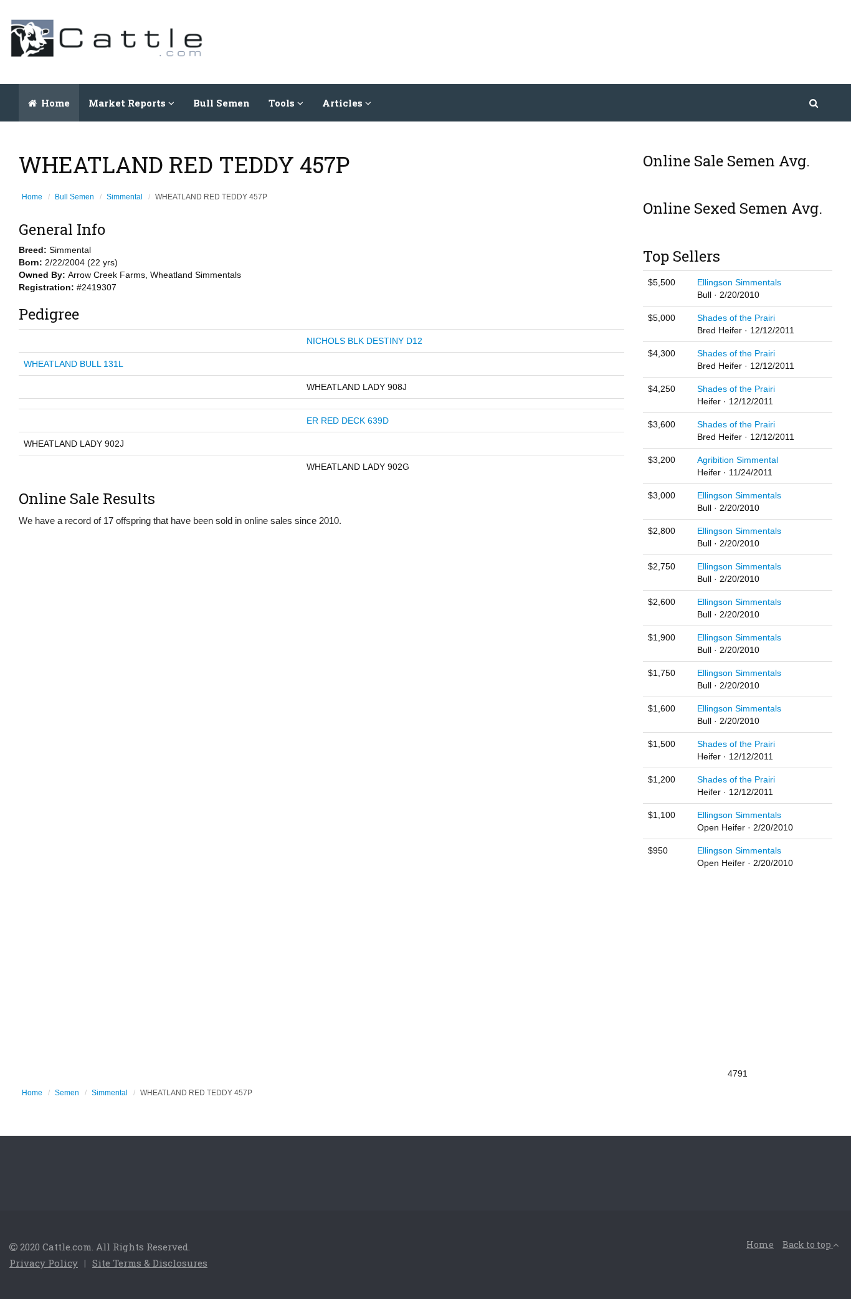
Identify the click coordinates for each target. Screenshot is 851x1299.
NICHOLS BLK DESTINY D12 (364, 341)
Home (54, 103)
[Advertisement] (615, 40)
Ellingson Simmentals (739, 282)
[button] (814, 102)
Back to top (807, 1244)
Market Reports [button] (128, 103)
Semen (67, 1092)
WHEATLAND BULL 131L (73, 364)
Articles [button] (343, 103)
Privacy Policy (43, 1263)
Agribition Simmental (737, 460)
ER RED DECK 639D (348, 421)
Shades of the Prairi (736, 318)
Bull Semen (221, 103)
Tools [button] (283, 103)
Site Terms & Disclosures (149, 1263)
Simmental (125, 197)
